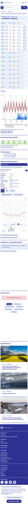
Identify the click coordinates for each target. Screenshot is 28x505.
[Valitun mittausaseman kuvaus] (26, 170)
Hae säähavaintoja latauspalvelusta (9, 235)
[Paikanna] (2, 7)
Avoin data (3, 470)
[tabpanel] (14, 214)
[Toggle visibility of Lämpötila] (11, 228)
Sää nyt (9, 304)
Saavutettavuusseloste (6, 458)
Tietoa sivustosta (4, 457)
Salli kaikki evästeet (14, 501)
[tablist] (14, 193)
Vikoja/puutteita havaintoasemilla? (9, 237)
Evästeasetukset (4, 461)
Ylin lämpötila (19, 306)
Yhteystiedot (3, 452)
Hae (24, 7)
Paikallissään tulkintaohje (7, 131)
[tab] (2, 190)
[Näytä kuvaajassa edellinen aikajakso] (4, 231)
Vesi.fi (2, 472)
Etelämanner (3, 475)
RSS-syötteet (4, 455)
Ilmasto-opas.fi (4, 467)
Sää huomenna (17, 304)
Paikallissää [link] (10, 11)
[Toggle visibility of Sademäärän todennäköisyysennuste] (14, 124)
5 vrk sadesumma (18, 309)
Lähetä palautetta (4, 454)
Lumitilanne (14, 312)
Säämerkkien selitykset (6, 132)
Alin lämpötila (8, 309)
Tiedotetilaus (4, 460)
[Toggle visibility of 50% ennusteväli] (9, 125)
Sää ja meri (3, 11)
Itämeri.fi (2, 474)
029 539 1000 (4, 447)
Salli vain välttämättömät (14, 497)
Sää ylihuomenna (9, 306)
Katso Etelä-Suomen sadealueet (8, 251)
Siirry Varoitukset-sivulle (7, 147)
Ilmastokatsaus (4, 469)
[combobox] (13, 7)
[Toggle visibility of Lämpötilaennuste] (9, 127)
